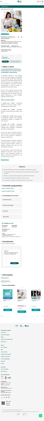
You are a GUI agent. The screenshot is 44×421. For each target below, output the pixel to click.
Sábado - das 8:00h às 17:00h (7, 188)
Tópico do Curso (4, 6)
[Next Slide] (42, 316)
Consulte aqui (8, 402)
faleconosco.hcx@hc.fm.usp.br (6, 388)
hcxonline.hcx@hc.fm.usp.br (6, 392)
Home (2, 9)
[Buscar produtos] (42, 4)
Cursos (4, 9)
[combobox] (22, 4)
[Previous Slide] (38, 316)
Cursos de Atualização (9, 9)
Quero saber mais (16, 61)
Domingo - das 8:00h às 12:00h (8, 191)
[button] (21, 37)
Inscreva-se (5, 160)
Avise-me (5, 61)
